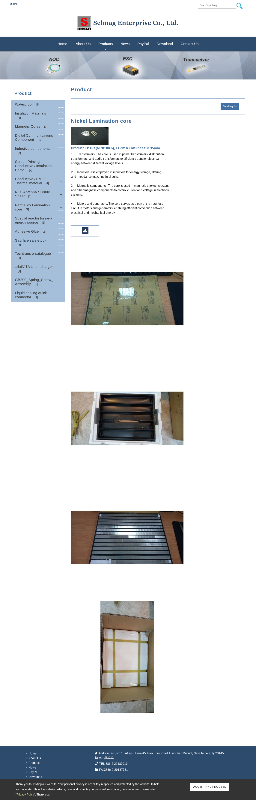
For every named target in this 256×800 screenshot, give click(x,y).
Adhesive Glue (38, 231)
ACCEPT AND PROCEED (209, 786)
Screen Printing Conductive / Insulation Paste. (38, 166)
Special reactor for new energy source (38, 220)
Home (62, 44)
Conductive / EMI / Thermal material (38, 181)
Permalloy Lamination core (38, 207)
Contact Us (190, 44)
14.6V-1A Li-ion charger (38, 269)
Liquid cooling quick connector (38, 295)
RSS (15, 4)
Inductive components (38, 150)
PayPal (143, 44)
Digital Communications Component (38, 137)
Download (165, 44)
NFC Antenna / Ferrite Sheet (38, 194)
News (125, 44)
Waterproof (38, 104)
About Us (83, 46)
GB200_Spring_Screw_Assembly (38, 282)
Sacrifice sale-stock (38, 242)
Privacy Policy (25, 794)
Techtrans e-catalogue (38, 255)
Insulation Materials (38, 115)
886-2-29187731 (117, 769)
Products (105, 46)
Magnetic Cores (38, 126)
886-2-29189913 (117, 763)
